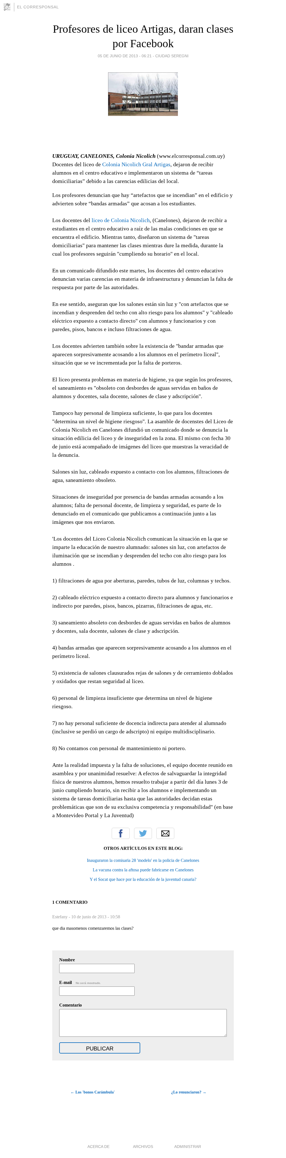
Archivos (143, 1146)
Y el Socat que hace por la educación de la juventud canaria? (143, 879)
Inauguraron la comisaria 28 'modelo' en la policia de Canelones (143, 860)
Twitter (143, 833)
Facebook (121, 833)
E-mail (80, 982)
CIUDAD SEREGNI (172, 56)
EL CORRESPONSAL (38, 7)
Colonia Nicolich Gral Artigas (136, 164)
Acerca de (98, 1146)
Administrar (187, 1146)
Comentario (70, 1005)
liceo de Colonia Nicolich (121, 220)
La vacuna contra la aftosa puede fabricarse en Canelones (143, 869)
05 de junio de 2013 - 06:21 (125, 56)
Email (165, 833)
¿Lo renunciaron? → (188, 1092)
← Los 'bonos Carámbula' (92, 1092)
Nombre (67, 959)
